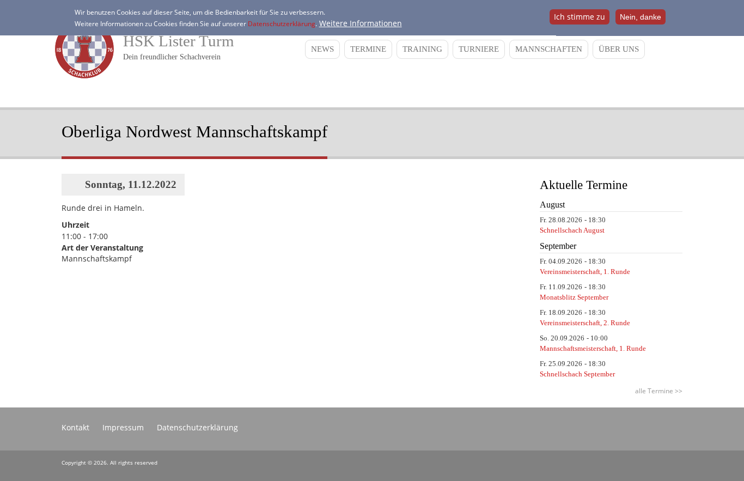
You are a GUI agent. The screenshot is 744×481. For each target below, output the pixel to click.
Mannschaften (548, 49)
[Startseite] (81, 76)
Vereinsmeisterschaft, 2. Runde (585, 323)
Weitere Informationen (360, 23)
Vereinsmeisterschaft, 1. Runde (585, 271)
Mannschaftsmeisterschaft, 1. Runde (593, 348)
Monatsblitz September (574, 297)
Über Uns (619, 49)
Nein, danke (640, 17)
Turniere (479, 49)
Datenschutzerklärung (281, 23)
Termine (368, 49)
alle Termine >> (658, 390)
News (322, 49)
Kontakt (75, 427)
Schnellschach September (577, 374)
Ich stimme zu (579, 16)
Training (422, 49)
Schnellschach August (572, 230)
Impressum (123, 427)
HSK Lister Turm (178, 41)
